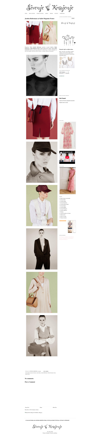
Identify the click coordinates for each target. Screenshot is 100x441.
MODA (26, 13)
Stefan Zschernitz (51, 372)
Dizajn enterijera (63, 217)
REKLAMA (33, 420)
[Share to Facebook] (46, 371)
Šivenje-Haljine (63, 207)
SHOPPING (42, 420)
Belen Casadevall (30, 372)
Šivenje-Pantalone (63, 202)
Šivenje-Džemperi (63, 208)
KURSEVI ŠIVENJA (40, 13)
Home (41, 407)
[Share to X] (45, 371)
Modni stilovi (62, 214)
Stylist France (27, 374)
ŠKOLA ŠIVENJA (32, 13)
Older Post (55, 407)
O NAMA (27, 420)
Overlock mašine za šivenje (65, 213)
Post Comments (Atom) (34, 409)
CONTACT (56, 13)
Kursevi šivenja (63, 216)
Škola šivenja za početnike (65, 198)
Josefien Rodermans (44, 372)
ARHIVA (46, 13)
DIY (30, 420)
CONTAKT (61, 420)
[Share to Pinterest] (47, 371)
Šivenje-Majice (63, 205)
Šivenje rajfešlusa (63, 210)
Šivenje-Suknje (63, 201)
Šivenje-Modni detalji (64, 204)
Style (55, 372)
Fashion (35, 372)
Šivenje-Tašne (63, 199)
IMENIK (51, 13)
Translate (67, 73)
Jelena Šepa (39, 372)
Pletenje (61, 211)
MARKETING (62, 13)
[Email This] (43, 371)
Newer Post (27, 407)
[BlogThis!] (44, 371)
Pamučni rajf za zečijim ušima (66, 49)
